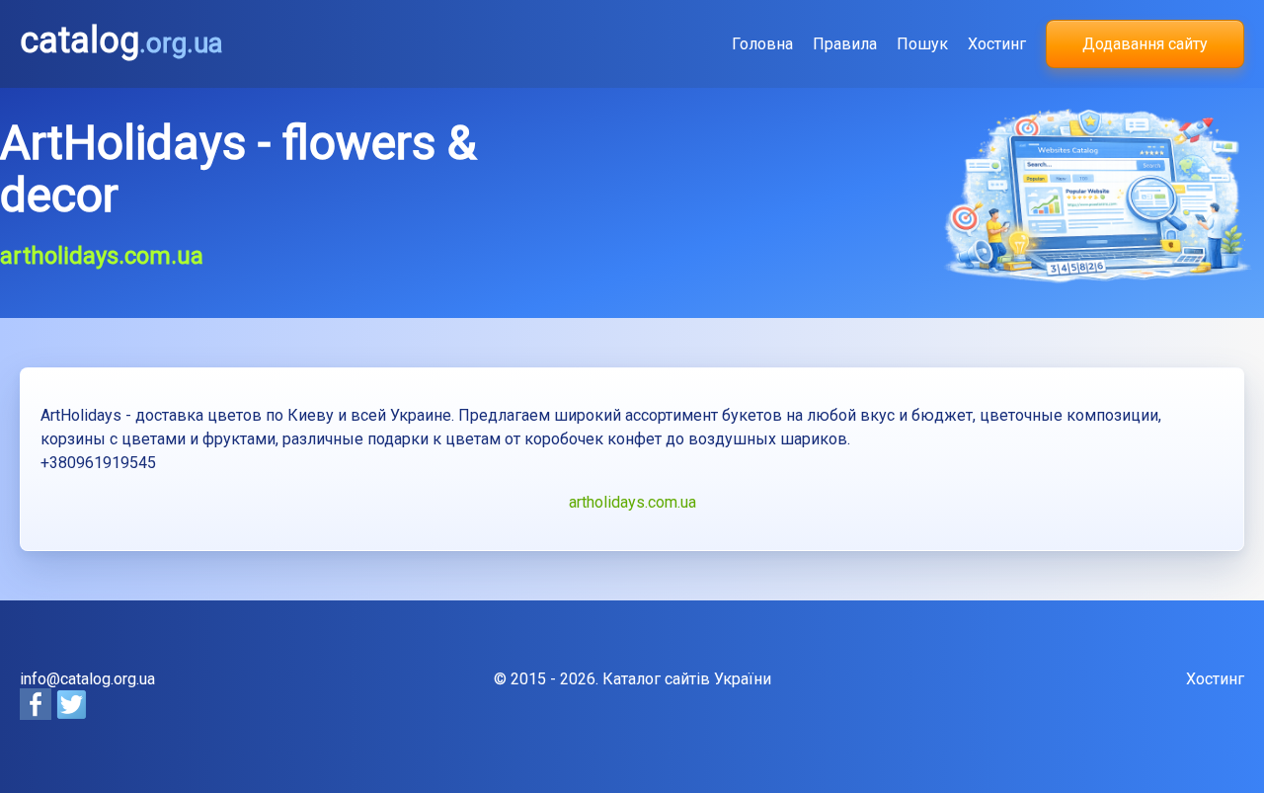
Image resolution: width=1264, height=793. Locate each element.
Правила (845, 44)
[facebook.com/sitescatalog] (37, 714)
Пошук (922, 44)
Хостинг (997, 44)
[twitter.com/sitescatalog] (71, 714)
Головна (762, 44)
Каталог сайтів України (686, 679)
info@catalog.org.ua (87, 679)
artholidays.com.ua (632, 502)
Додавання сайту (1145, 44)
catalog (121, 40)
